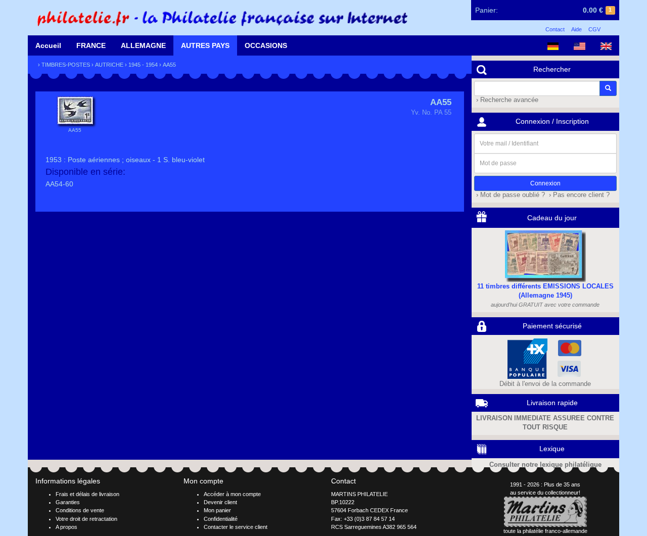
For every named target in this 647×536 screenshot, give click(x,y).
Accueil (48, 45)
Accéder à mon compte (232, 494)
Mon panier (217, 510)
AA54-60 (59, 184)
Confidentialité (221, 519)
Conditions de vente (80, 510)
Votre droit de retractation (86, 519)
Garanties (68, 502)
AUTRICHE (109, 65)
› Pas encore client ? (578, 195)
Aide (576, 29)
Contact (555, 29)
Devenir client (220, 502)
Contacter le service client (235, 527)
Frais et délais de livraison (87, 494)
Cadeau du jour (552, 218)
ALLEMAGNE (143, 45)
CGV (594, 29)
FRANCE (91, 45)
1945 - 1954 (143, 65)
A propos (66, 527)
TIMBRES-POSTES (65, 65)
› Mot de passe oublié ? (509, 195)
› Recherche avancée (506, 100)
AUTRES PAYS (205, 45)
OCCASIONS (266, 45)
